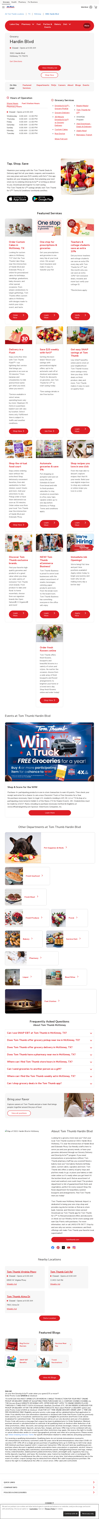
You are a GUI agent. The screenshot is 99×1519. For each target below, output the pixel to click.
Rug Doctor (60, 133)
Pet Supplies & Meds (54, 848)
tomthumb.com (80, 1239)
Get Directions (16, 61)
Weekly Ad (12, 1284)
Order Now (20, 316)
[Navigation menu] (3, 7)
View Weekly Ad (49, 68)
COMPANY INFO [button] (10, 1487)
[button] (86, 7)
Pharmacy (22, 2)
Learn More (51, 316)
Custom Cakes (61, 129)
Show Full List (61, 139)
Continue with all (71, 1514)
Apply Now (82, 614)
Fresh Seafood (34, 876)
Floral (72, 918)
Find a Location (51, 1318)
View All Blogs (51, 1377)
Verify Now (82, 316)
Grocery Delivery (62, 112)
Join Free (52, 431)
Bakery (27, 939)
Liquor (27, 977)
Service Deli (72, 939)
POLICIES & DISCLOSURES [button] (15, 1492)
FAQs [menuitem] (53, 85)
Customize (33, 1509)
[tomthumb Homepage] (10, 7)
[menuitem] (14, 26)
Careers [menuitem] (62, 85)
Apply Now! (81, 130)
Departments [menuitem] (43, 85)
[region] (49, 1511)
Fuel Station (51, 1001)
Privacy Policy (50, 1509)
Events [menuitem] (86, 85)
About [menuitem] (70, 85)
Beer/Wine (71, 977)
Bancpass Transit (84, 135)
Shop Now (49, 75)
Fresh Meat (31, 897)
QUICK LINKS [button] (9, 1482)
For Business (33, 2)
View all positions (21, 1113)
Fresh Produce (33, 918)
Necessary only (88, 1514)
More (87, 25)
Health (14, 2)
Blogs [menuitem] (78, 85)
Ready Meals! (82, 105)
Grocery (6, 2)
